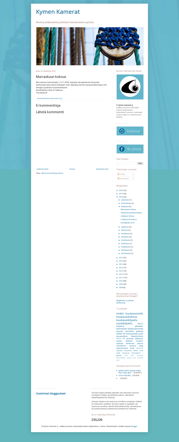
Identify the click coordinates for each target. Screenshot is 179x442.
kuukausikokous (126, 317)
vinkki (120, 313)
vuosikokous (121, 346)
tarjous (129, 358)
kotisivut (132, 346)
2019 (121, 193)
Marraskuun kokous (128, 209)
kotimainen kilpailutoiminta (129, 328)
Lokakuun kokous (127, 216)
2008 (121, 287)
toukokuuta (126, 240)
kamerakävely (120, 358)
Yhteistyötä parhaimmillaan (131, 213)
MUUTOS (140, 348)
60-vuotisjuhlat (130, 333)
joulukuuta (125, 200)
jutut (140, 333)
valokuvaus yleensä (134, 343)
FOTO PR (120, 338)
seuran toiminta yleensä (129, 331)
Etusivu (72, 169)
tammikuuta (126, 253)
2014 (121, 267)
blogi (141, 346)
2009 (121, 284)
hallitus (135, 351)
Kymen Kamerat (58, 11)
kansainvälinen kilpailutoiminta (129, 336)
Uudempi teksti (42, 169)
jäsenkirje (130, 338)
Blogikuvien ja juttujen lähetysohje (125, 301)
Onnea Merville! (124, 375)
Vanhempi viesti (102, 169)
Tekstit (122, 174)
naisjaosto (126, 353)
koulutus (139, 341)
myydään (119, 351)
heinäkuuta (125, 233)
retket (119, 333)
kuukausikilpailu (126, 320)
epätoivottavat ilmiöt (125, 348)
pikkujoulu (139, 338)
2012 (121, 274)
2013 (121, 271)
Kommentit (124, 178)
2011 (121, 277)
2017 (121, 257)
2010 (121, 281)
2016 (121, 261)
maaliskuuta (126, 247)
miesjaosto (128, 351)
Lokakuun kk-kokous (129, 219)
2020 (121, 190)
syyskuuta (125, 227)
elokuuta (124, 230)
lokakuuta (125, 206)
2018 (121, 197)
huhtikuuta (125, 243)
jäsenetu (139, 326)
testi (134, 358)
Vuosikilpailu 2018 (127, 222)
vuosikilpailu (124, 323)
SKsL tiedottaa (137, 355)
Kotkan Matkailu (124, 341)
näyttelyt (119, 343)
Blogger (134, 426)
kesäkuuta (125, 237)
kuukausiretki (134, 313)
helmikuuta (125, 250)
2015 (121, 264)
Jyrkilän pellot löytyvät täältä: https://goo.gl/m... (129, 371)
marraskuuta (126, 203)
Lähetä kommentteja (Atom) (52, 173)
